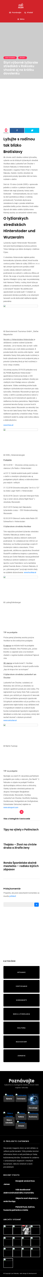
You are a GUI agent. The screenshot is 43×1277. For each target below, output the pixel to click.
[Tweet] (32, 130)
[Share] (17, 130)
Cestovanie (10, 57)
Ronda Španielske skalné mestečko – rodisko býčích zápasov (21, 866)
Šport (22, 57)
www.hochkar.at (30, 572)
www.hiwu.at (8, 425)
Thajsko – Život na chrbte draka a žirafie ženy (20, 846)
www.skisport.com (10, 807)
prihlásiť (12, 896)
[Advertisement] (21, 101)
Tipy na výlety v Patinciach (21, 829)
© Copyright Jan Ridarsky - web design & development (20, 1273)
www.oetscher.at (10, 720)
